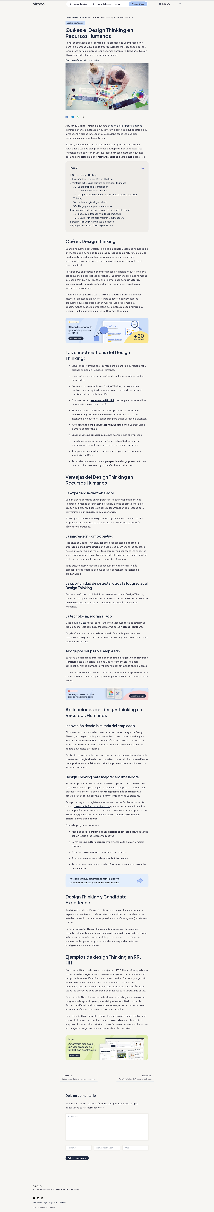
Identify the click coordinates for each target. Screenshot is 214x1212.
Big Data (81, 622)
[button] (88, 4)
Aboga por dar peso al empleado (92, 206)
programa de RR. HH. (102, 400)
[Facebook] (67, 116)
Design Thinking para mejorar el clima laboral (98, 218)
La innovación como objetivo (90, 190)
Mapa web (53, 1203)
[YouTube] (34, 1198)
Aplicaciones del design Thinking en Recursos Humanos (100, 210)
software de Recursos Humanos (92, 806)
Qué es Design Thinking (83, 175)
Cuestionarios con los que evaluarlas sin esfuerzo (94, 880)
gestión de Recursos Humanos (125, 125)
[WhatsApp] (78, 116)
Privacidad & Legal (40, 1203)
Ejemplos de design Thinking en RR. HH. (92, 225)
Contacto (62, 1203)
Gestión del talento (75, 23)
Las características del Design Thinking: (91, 179)
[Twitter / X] (83, 116)
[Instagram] (42, 1198)
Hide (142, 168)
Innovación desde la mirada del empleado (97, 214)
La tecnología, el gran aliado (90, 202)
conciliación (132, 445)
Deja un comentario (73, 60)
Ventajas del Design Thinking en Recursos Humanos (98, 183)
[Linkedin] (72, 116)
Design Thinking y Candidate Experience (92, 221)
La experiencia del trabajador (90, 186)
